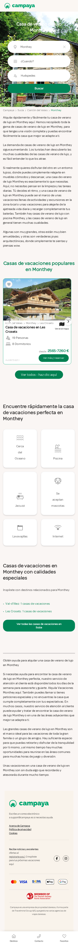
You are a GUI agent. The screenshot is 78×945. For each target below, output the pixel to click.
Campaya (8, 110)
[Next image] (68, 321)
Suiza (21, 110)
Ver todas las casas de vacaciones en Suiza (39, 625)
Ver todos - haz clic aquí (39, 375)
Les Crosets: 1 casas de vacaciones (28, 611)
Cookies (13, 833)
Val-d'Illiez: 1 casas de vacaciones (27, 604)
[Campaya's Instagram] (66, 858)
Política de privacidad (20, 829)
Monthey (56, 110)
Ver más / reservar (53, 358)
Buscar (39, 88)
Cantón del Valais (37, 110)
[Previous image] (10, 321)
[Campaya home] (19, 6)
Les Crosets (46, 323)
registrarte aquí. (17, 856)
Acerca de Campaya (19, 825)
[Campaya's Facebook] (57, 858)
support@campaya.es (22, 817)
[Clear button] (64, 47)
